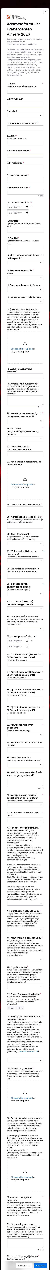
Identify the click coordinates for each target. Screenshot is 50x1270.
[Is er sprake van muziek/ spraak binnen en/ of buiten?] (41, 805)
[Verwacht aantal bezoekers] (41, 509)
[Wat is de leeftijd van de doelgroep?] (41, 561)
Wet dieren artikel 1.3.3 (28, 1051)
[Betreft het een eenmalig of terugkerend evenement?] (41, 421)
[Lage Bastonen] (41, 986)
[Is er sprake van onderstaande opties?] (41, 594)
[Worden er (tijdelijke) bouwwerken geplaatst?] (41, 609)
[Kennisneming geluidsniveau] (41, 959)
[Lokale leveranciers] (41, 764)
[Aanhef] (41, 115)
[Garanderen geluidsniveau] (41, 930)
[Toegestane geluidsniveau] (41, 903)
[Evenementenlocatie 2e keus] (41, 289)
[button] (25, 347)
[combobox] (22, 115)
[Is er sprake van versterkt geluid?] (41, 820)
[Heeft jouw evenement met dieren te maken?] (41, 1061)
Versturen (40, 1265)
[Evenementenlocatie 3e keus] (41, 302)
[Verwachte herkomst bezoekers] (41, 735)
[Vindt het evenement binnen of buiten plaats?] (41, 263)
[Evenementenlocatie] (41, 277)
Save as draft (24, 1265)
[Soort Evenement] (41, 543)
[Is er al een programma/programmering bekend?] (41, 439)
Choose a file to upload (22, 348)
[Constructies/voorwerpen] (41, 628)
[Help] (45, 12)
